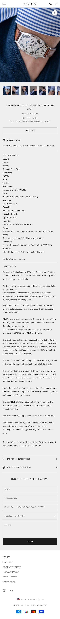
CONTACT (8, 562)
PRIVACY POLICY (11, 572)
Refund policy (9, 582)
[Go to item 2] (16, 90)
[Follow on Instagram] (4, 590)
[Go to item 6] (51, 90)
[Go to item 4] (33, 90)
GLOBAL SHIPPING (12, 567)
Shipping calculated (33, 121)
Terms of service (10, 577)
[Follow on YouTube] (11, 590)
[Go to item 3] (24, 90)
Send (30, 541)
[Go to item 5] (42, 90)
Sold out (30, 130)
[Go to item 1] (7, 90)
